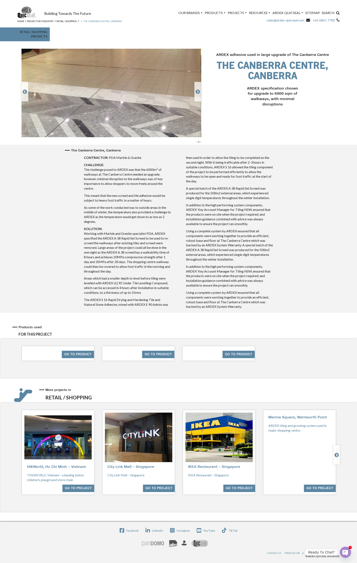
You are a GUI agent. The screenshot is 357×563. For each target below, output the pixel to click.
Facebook (132, 530)
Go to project (78, 488)
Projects (236, 13)
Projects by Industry (40, 21)
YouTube (209, 530)
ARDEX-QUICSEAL (287, 13)
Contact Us (274, 553)
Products (214, 13)
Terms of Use (292, 553)
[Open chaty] (345, 552)
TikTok (233, 530)
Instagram (183, 530)
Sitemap (312, 13)
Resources (258, 13)
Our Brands (189, 13)
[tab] (179, 330)
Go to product (78, 354)
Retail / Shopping (67, 21)
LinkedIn (157, 530)
